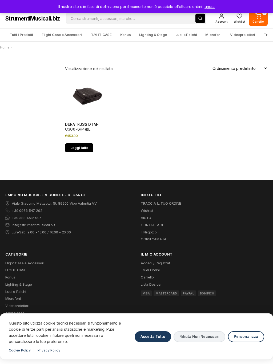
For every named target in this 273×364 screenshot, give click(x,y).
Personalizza (246, 336)
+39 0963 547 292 (27, 210)
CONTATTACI (152, 225)
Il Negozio (149, 232)
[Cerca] (200, 18)
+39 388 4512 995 (27, 218)
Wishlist (147, 210)
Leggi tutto (79, 147)
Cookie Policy (20, 350)
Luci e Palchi (186, 35)
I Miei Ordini (150, 270)
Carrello (147, 277)
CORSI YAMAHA (153, 239)
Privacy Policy (49, 350)
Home (4, 47)
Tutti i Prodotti (21, 35)
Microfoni (213, 35)
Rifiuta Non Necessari (199, 336)
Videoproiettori (242, 35)
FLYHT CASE (101, 35)
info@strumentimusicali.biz (33, 225)
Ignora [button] (209, 6)
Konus (125, 35)
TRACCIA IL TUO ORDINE (161, 203)
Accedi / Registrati (156, 263)
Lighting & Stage (153, 35)
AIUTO (146, 218)
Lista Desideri (152, 284)
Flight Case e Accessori (62, 35)
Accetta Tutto (152, 336)
